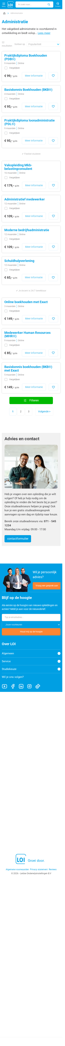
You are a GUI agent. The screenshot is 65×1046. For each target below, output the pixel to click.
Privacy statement (39, 869)
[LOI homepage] (10, 4)
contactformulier (17, 538)
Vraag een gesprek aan (47, 585)
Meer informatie (34, 75)
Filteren (34, 400)
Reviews (53, 869)
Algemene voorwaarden (17, 869)
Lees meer (44, 33)
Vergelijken (14, 68)
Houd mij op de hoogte (31, 631)
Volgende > (44, 411)
